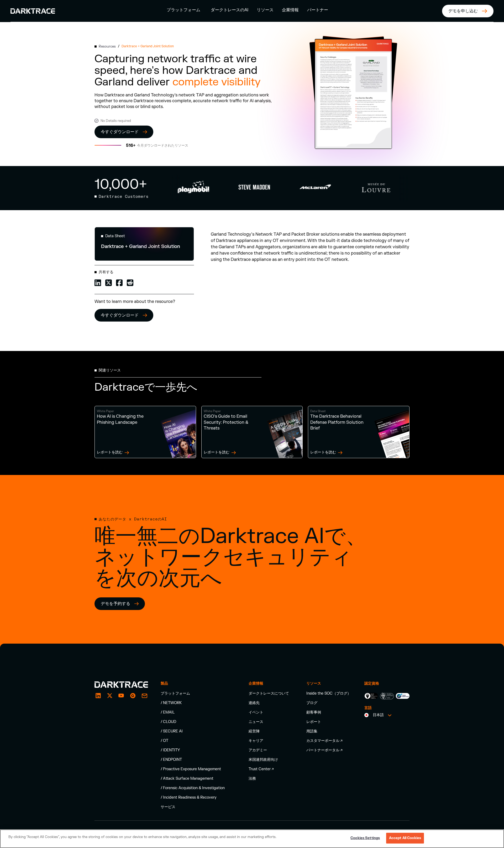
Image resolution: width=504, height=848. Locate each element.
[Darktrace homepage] (121, 684)
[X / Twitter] (109, 695)
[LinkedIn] (98, 695)
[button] (183, 10)
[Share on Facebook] (119, 282)
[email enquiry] (144, 695)
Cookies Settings (365, 838)
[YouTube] (121, 695)
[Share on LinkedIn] (97, 282)
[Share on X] (108, 282)
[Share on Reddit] (130, 282)
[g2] (132, 695)
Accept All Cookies (405, 838)
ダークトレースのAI (229, 10)
